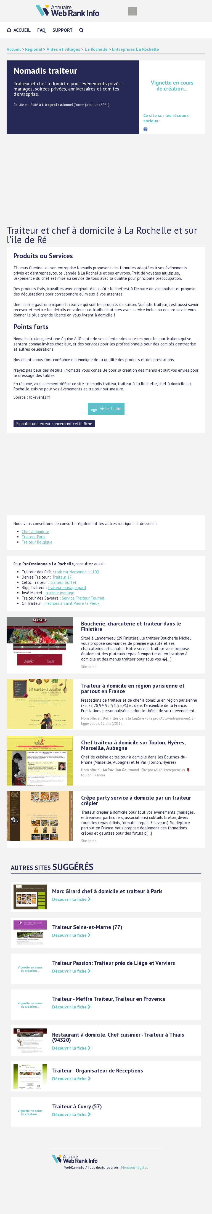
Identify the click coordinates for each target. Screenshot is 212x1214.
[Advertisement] (106, 180)
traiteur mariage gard (67, 587)
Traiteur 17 (62, 577)
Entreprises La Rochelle (135, 49)
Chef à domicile (35, 531)
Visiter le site (110, 408)
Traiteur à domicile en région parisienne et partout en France (132, 688)
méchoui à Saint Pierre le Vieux (72, 603)
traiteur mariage (60, 592)
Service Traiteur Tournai (83, 598)
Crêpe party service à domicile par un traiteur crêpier (136, 800)
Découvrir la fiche (70, 899)
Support (62, 30)
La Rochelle (96, 49)
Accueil (22, 30)
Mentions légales (134, 1167)
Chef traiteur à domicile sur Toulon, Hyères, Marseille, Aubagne (133, 745)
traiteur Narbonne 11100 (77, 571)
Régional (33, 49)
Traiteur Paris (33, 536)
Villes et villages (63, 49)
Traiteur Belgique (37, 542)
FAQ (41, 30)
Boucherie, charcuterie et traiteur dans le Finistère (131, 626)
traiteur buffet (63, 582)
